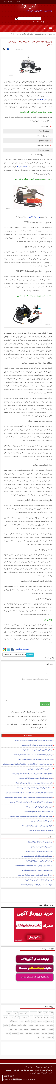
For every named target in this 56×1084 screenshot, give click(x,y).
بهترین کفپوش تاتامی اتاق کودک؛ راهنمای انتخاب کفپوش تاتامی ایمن (31, 802)
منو (44, 28)
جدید (11, 1017)
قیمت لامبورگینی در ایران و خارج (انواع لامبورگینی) (37, 870)
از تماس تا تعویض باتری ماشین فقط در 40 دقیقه (37, 750)
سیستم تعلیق (14, 1021)
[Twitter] (8, 650)
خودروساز (50, 1021)
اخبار (40, 1013)
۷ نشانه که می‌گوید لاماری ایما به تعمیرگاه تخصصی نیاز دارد (34, 788)
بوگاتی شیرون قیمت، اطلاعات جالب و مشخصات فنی (36, 856)
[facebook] (12, 650)
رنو (33, 1021)
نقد (16, 1029)
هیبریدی (44, 1033)
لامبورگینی (13, 1025)
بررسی (46, 1017)
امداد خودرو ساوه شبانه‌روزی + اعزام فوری (40, 769)
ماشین (43, 1029)
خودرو (6, 1017)
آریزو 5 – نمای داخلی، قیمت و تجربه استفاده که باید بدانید (35, 875)
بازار (51, 1017)
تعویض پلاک (25, 1017)
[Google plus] (4, 650)
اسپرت (16, 1013)
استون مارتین (24, 1013)
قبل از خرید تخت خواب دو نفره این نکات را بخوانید (37, 745)
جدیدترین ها (28, 735)
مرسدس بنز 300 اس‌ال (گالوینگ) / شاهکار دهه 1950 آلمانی (33, 740)
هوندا (51, 1033)
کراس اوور (50, 1037)
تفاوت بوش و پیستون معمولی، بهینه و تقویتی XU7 (37, 826)
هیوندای (37, 1033)
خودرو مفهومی (40, 1021)
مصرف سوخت (35, 1029)
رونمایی (27, 1021)
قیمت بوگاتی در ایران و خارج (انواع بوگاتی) (39, 861)
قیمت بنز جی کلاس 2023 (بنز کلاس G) (40, 842)
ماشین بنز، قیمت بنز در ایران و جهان (41, 847)
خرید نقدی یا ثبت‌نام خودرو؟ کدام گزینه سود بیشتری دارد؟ (35, 759)
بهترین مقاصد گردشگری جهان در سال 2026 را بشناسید (35, 778)
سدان (21, 1021)
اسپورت (9, 1013)
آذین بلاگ (28, 6)
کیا (38, 1037)
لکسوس (50, 1029)
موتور (20, 1029)
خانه (53, 34)
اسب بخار (33, 1013)
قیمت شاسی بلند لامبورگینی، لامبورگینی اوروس (38, 851)
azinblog (38, 21)
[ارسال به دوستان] (8, 49)
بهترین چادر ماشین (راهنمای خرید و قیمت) (39, 807)
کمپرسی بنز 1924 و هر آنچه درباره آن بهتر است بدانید (36, 884)
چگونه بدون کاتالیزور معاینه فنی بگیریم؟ (40, 830)
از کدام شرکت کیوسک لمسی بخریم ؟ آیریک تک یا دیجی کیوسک (33, 755)
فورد (36, 1025)
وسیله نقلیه (29, 1033)
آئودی (45, 1013)
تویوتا (17, 1017)
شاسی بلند (50, 1025)
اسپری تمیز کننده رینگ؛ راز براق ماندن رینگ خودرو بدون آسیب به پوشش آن (30, 816)
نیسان (10, 1029)
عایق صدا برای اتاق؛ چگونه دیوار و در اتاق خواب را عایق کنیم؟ (34, 783)
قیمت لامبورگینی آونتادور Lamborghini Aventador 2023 (33, 866)
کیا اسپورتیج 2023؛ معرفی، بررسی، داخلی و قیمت (37, 880)
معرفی (26, 1029)
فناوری (42, 1025)
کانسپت (14, 1033)
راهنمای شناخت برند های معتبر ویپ (41, 821)
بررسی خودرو (38, 1017)
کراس (8, 1033)
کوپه (43, 1037)
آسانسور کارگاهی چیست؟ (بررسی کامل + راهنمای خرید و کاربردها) (32, 773)
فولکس (31, 1025)
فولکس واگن (22, 1025)
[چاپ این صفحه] (3, 49)
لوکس (6, 1025)
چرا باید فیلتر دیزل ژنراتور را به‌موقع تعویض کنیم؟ (38, 811)
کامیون (21, 1033)
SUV (51, 1013)
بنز (31, 1017)
